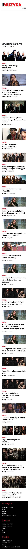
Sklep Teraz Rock (5, 543)
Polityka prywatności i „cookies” (9, 515)
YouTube (4, 528)
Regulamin (4, 513)
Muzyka (4, 63)
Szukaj (24, 8)
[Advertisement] (14, 26)
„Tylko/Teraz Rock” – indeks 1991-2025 (11, 547)
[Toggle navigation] (4, 8)
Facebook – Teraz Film (7, 526)
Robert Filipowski (6, 70)
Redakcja (4, 124)
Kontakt (3, 509)
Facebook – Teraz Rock (7, 524)
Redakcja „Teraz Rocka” (7, 541)
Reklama (4, 511)
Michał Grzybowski (7, 497)
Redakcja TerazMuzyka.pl (7, 507)
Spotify (3, 532)
